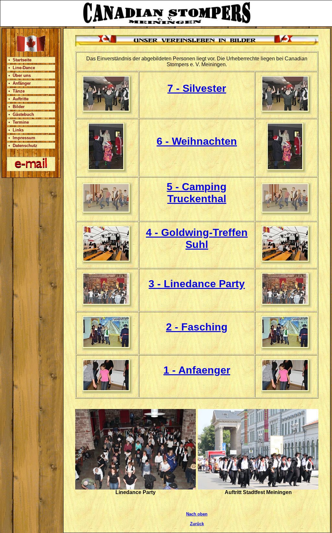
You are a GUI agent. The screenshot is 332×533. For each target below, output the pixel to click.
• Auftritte (18, 98)
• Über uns (19, 75)
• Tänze (16, 91)
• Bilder (16, 106)
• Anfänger (19, 83)
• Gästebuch (21, 114)
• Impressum (21, 137)
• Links (16, 130)
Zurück (197, 523)
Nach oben (197, 514)
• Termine (18, 122)
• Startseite (19, 59)
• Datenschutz (22, 145)
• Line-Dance (21, 67)
